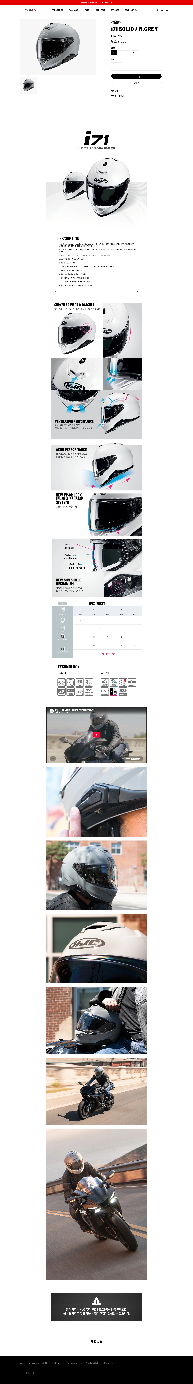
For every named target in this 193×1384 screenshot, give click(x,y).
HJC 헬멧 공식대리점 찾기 (90, 1363)
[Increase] (120, 65)
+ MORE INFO (30, 1373)
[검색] (157, 10)
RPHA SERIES (57, 10)
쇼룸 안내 (106, 1363)
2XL (134, 53)
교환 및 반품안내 (117, 96)
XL (127, 53)
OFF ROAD (115, 10)
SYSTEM (86, 10)
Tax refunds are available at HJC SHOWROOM (96, 3)
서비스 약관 (56, 1363)
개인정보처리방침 (71, 1363)
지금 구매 (136, 77)
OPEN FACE (100, 10)
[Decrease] (113, 65)
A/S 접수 (115, 1363)
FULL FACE (73, 10)
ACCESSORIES (131, 10)
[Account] (162, 10)
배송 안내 (114, 91)
